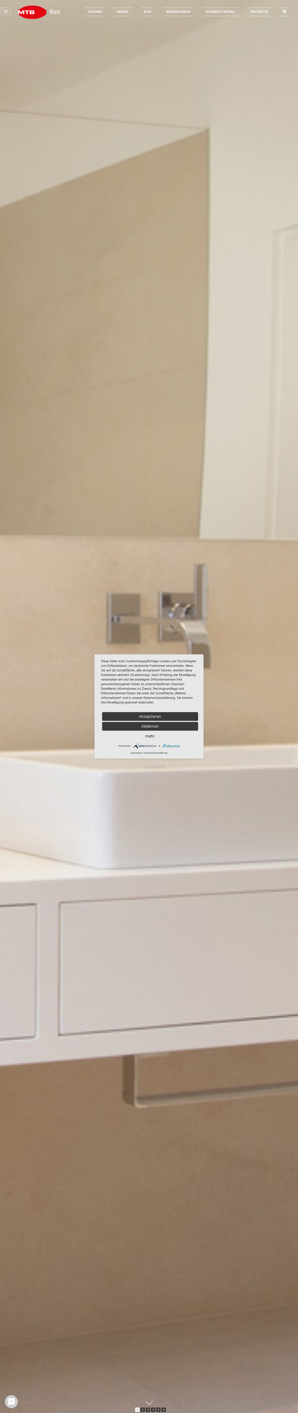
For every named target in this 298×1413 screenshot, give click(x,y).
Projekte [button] (259, 12)
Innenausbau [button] (178, 12)
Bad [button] (147, 12)
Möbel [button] (123, 12)
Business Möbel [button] (220, 12)
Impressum (136, 752)
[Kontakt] (284, 12)
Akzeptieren (150, 716)
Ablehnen (150, 726)
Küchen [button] (95, 12)
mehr (150, 736)
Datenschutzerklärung (155, 752)
